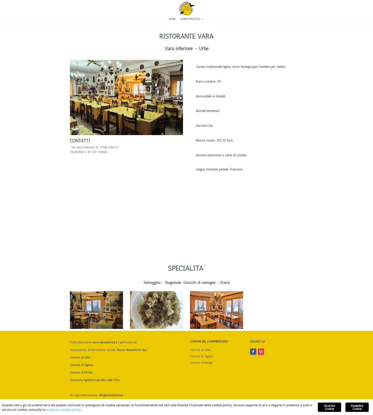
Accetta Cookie (329, 407)
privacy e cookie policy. (64, 409)
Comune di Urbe (80, 357)
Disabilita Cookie (357, 407)
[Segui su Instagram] (261, 352)
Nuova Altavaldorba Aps (132, 350)
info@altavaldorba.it (111, 395)
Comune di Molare (81, 372)
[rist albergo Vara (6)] (216, 328)
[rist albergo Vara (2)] (156, 328)
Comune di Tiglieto (82, 365)
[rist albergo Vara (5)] (96, 328)
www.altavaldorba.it (104, 342)
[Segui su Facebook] (253, 352)
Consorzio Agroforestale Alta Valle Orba (94, 380)
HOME (172, 19)
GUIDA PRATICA (190, 19)
